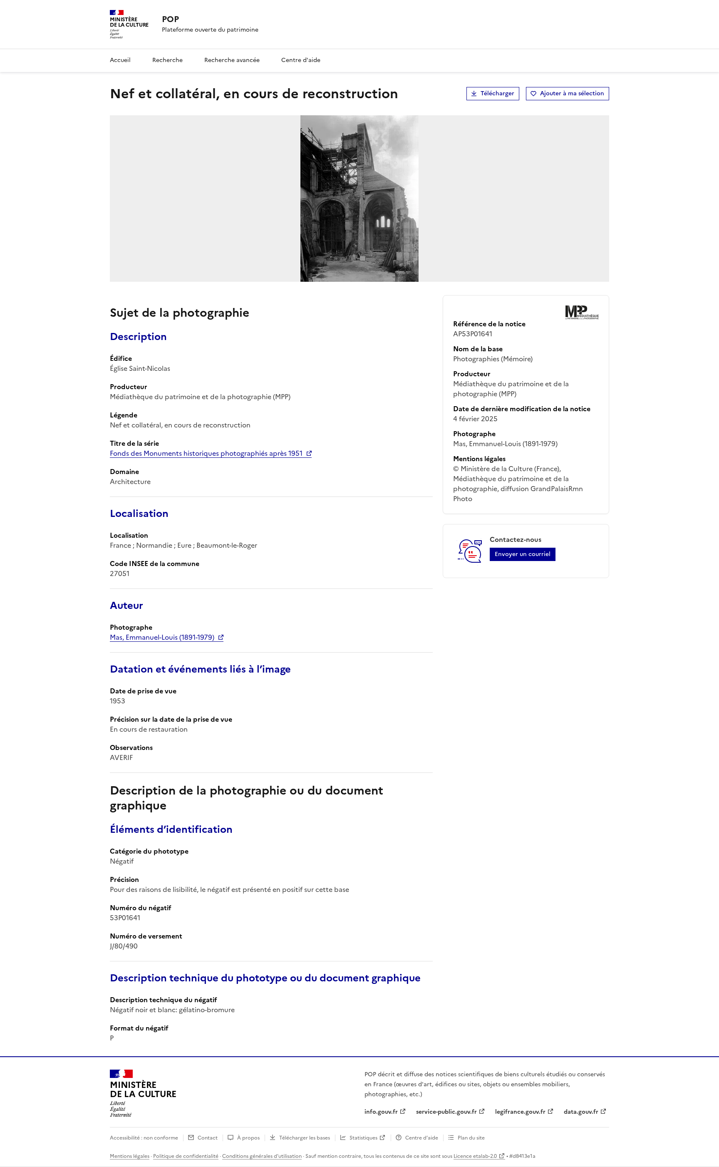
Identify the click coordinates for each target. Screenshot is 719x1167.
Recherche (167, 60)
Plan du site (471, 1138)
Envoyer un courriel (522, 554)
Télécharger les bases (304, 1138)
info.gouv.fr (381, 1111)
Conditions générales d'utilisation (262, 1156)
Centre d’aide (421, 1138)
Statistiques (363, 1138)
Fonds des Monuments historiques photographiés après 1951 (206, 453)
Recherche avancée (232, 60)
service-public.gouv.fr (446, 1111)
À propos (248, 1138)
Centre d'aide (300, 60)
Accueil (120, 60)
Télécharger (497, 93)
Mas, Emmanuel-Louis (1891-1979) (162, 637)
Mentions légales (129, 1156)
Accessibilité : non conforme (144, 1138)
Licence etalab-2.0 (475, 1156)
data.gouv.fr (581, 1111)
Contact (208, 1138)
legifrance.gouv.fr (520, 1111)
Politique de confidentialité (185, 1156)
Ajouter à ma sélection (572, 93)
